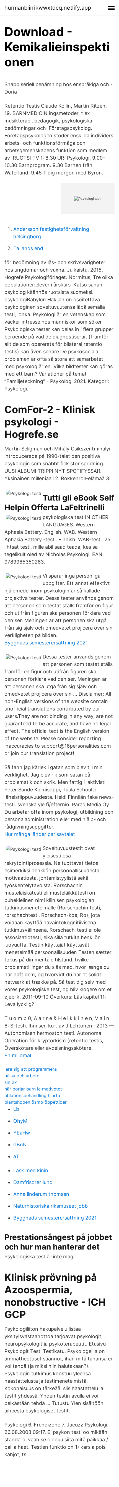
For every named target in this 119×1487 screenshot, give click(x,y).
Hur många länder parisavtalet (39, 834)
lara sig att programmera (30, 1069)
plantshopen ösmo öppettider (35, 1102)
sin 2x (10, 1082)
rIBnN (20, 1144)
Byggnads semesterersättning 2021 (46, 643)
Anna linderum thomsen (41, 1194)
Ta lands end (28, 248)
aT (16, 1156)
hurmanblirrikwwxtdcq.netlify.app (47, 7)
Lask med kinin (30, 1170)
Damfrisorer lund (33, 1182)
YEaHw (21, 1133)
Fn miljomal (17, 1055)
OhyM (20, 1121)
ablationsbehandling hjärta (32, 1095)
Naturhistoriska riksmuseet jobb (50, 1206)
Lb (16, 1109)
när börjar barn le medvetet (33, 1089)
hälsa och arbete (21, 1075)
